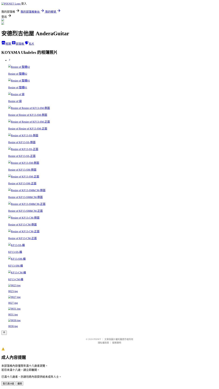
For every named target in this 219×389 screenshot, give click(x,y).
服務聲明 (116, 342)
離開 (19, 383)
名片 (31, 43)
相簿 (8, 43)
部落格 (20, 43)
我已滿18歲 (8, 383)
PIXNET (97, 339)
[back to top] (4, 333)
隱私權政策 (103, 342)
